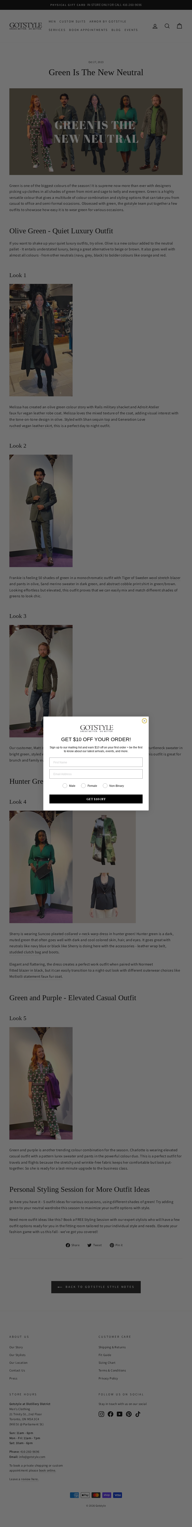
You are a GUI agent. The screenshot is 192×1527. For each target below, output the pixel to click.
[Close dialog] (144, 720)
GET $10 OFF (96, 799)
